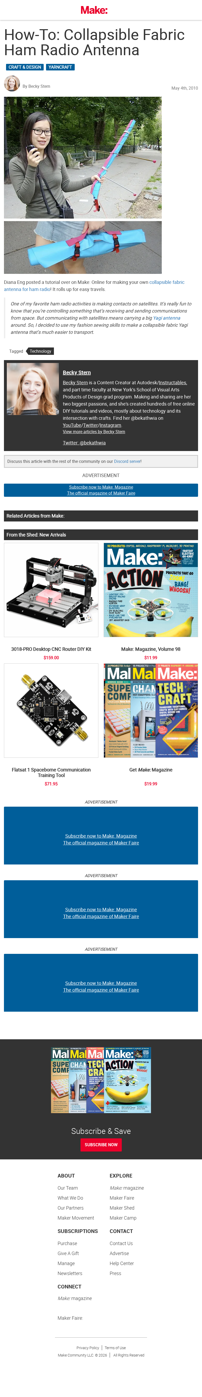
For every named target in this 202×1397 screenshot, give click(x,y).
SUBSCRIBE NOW (101, 1145)
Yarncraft (60, 67)
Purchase (67, 1243)
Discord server (127, 461)
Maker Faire (122, 1198)
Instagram (110, 425)
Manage (66, 1263)
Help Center (122, 1263)
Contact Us (121, 1243)
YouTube (72, 425)
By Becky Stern (36, 86)
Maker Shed (122, 1208)
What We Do (70, 1198)
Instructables (172, 382)
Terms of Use (115, 1347)
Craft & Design (25, 67)
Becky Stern (77, 372)
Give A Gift (68, 1253)
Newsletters (70, 1273)
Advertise (119, 1253)
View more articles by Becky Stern (94, 431)
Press (115, 1273)
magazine (127, 1188)
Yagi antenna (166, 318)
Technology (40, 351)
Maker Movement (76, 1218)
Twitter (90, 425)
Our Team (68, 1188)
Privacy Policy (88, 1347)
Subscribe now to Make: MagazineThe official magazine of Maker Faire (101, 490)
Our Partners (71, 1208)
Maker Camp (123, 1218)
